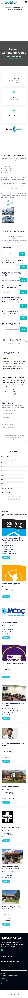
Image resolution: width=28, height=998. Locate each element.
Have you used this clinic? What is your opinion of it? (12, 324)
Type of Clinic (5, 417)
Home (8, 56)
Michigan (13, 56)
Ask (22, 253)
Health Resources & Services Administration (11, 959)
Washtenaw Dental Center (12, 622)
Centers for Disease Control (7, 954)
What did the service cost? (8, 410)
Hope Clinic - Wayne (10, 787)
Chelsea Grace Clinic (10, 827)
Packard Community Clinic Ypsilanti (13, 704)
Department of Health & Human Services (10, 961)
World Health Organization (7, 956)
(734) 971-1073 (14, 99)
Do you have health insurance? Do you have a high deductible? (13, 286)
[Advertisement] (14, 26)
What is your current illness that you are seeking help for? (12, 261)
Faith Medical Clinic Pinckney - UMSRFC (10, 867)
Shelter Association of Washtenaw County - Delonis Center (13, 540)
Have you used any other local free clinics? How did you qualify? (12, 312)
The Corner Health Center (12, 664)
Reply (23, 266)
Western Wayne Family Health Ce (11, 908)
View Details (6, 557)
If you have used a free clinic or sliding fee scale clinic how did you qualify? (12, 273)
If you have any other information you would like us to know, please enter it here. (13, 299)
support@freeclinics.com (16, 9)
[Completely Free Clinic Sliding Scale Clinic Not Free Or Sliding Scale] (14, 421)
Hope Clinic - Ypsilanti (11, 584)
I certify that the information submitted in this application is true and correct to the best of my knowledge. (14, 437)
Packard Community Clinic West (13, 745)
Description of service (7, 424)
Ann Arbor (18, 56)
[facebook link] (2, 950)
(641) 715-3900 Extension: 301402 (16, 7)
